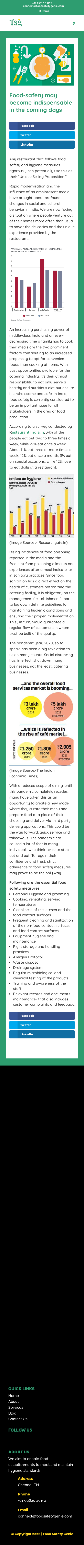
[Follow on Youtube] (42, 1438)
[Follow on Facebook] (12, 1438)
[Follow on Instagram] (22, 1438)
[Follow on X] (32, 1438)
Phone (24, 1494)
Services (15, 1407)
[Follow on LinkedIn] (52, 1438)
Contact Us (18, 1419)
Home (13, 1396)
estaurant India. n (28, 432)
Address (25, 1478)
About (13, 1401)
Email (23, 1510)
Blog (12, 1413)
